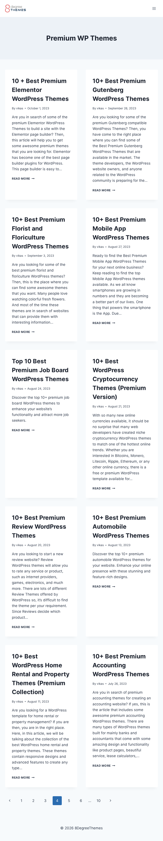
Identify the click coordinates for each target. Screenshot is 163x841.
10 (99, 801)
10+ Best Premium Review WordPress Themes (39, 526)
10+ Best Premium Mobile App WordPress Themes (121, 228)
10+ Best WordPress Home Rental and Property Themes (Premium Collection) (40, 674)
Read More (23, 178)
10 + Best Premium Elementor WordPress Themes (40, 89)
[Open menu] (154, 8)
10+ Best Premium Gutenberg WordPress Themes (121, 89)
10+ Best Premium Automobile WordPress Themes (121, 526)
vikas (19, 108)
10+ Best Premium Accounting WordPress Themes (121, 665)
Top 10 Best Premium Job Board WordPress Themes (40, 370)
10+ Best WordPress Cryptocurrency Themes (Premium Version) (119, 379)
